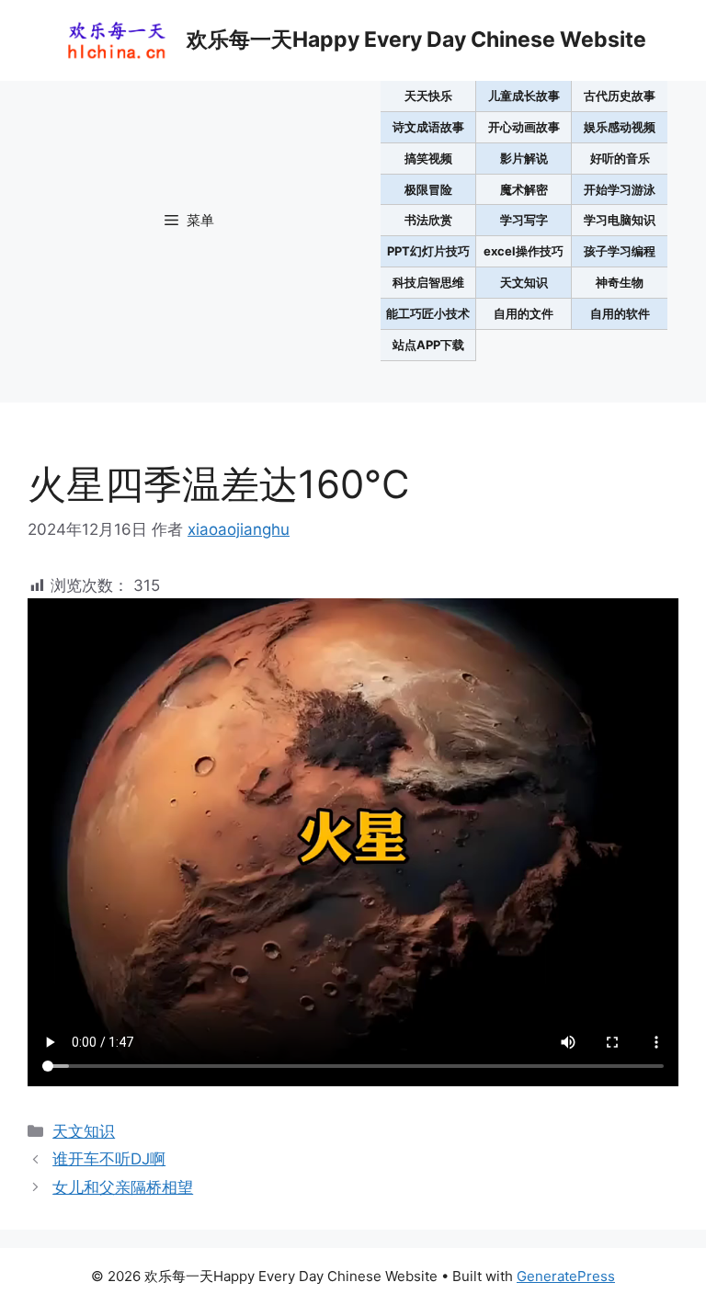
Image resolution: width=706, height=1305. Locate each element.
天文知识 (524, 282)
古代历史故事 (619, 95)
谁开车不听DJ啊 (108, 1159)
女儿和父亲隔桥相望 (122, 1187)
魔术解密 (524, 189)
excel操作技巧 (524, 251)
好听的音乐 (620, 158)
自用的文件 (523, 313)
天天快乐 (428, 95)
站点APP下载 (428, 344)
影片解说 (524, 158)
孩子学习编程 (619, 251)
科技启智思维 (428, 282)
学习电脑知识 (619, 219)
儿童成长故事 (524, 95)
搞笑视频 (428, 158)
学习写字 (524, 219)
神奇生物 (619, 282)
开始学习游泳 (619, 189)
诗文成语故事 (428, 126)
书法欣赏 (428, 219)
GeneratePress (566, 1276)
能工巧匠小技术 (428, 313)
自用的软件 (620, 313)
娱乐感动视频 (619, 126)
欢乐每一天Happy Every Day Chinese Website (416, 39)
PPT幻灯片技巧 (428, 251)
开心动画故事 (524, 126)
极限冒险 (428, 189)
